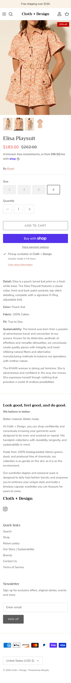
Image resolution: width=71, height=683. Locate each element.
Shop (6, 537)
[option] (35, 67)
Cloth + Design (19, 670)
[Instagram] (5, 509)
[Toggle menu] (4, 14)
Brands (7, 555)
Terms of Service (13, 567)
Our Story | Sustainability (18, 549)
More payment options (35, 247)
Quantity (8, 201)
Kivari (10, 169)
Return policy (11, 543)
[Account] (58, 14)
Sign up (13, 619)
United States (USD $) (20, 661)
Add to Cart (35, 225)
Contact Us (10, 561)
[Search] (12, 14)
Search (7, 531)
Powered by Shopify (38, 670)
